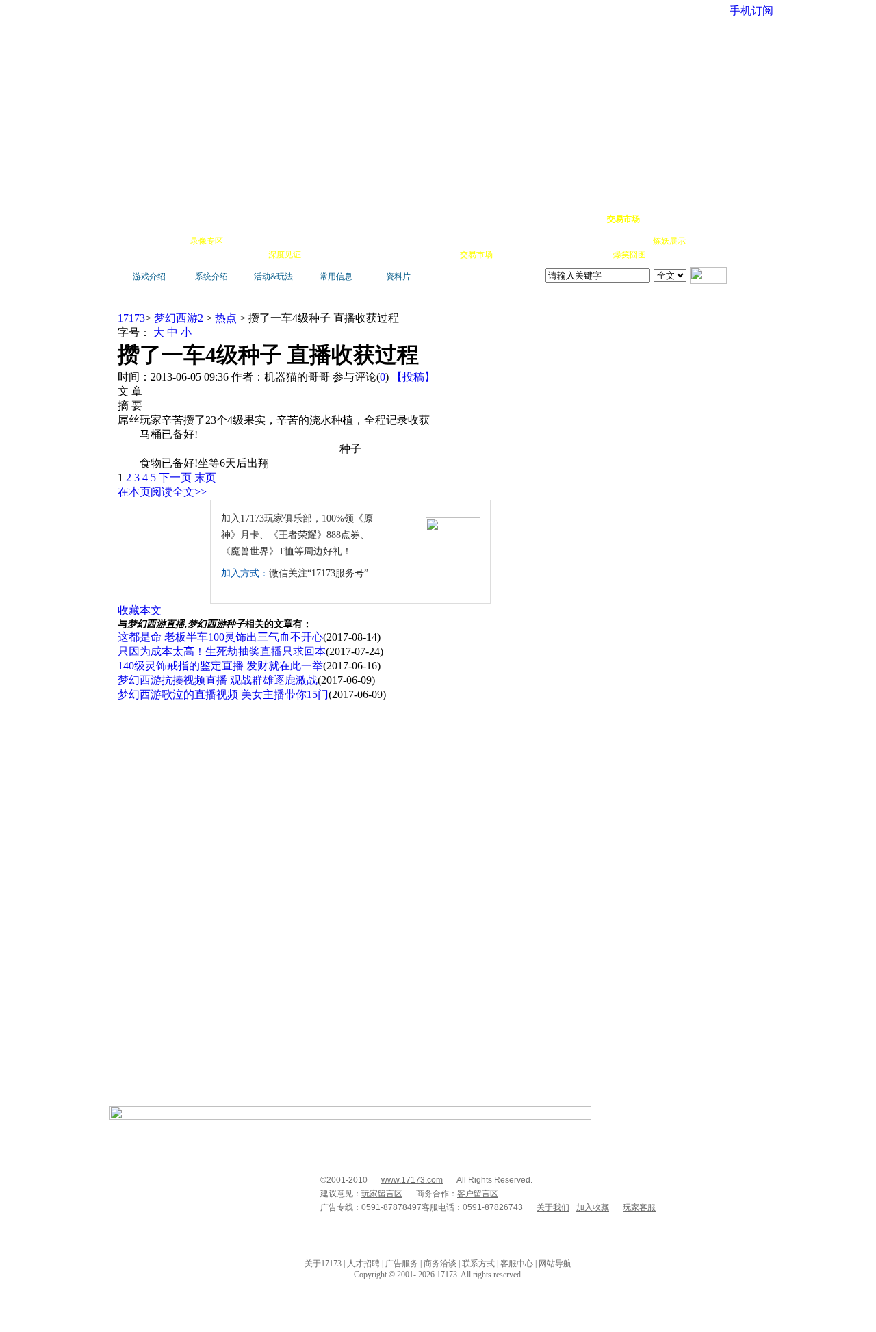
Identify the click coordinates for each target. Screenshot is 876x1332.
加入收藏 (592, 1207)
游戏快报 (208, 254)
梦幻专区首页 (154, 219)
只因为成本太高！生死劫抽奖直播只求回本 (222, 651)
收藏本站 (661, 219)
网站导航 (555, 1263)
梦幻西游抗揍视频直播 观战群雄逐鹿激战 (218, 680)
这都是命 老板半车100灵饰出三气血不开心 (220, 637)
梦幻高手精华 (330, 219)
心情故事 (360, 241)
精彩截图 (399, 254)
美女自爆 (283, 241)
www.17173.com (412, 1180)
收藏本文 (140, 610)
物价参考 (477, 241)
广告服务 (401, 1263)
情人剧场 (592, 241)
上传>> (743, 306)
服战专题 (323, 254)
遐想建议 (554, 241)
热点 (226, 318)
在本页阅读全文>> (162, 492)
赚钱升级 (439, 241)
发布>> (743, 453)
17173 (131, 318)
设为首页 (698, 219)
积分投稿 (514, 254)
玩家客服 (639, 1207)
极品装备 (245, 241)
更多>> (714, 306)
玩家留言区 (381, 1194)
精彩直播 (321, 241)
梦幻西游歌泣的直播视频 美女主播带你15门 (223, 694)
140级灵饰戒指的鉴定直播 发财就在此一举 (220, 665)
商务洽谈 (440, 1263)
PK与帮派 (399, 241)
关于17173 (323, 1263)
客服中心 (516, 1263)
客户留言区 (477, 1194)
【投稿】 (413, 377)
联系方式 (478, 1263)
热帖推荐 (246, 254)
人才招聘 (363, 1263)
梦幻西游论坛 (247, 219)
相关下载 (438, 254)
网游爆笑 (631, 241)
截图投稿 (553, 254)
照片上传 (591, 254)
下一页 (175, 477)
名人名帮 (516, 241)
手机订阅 (361, 254)
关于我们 (553, 1207)
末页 (205, 477)
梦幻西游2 (178, 318)
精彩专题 (668, 254)
